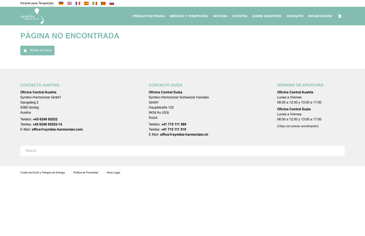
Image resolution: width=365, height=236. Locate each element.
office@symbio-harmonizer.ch (184, 134)
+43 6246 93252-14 (47, 124)
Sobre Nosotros (267, 16)
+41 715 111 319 (173, 129)
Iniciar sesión (320, 16)
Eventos (240, 16)
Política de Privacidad (85, 173)
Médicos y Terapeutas (189, 16)
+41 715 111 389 (173, 124)
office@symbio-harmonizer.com (57, 129)
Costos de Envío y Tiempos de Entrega (42, 173)
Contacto (295, 16)
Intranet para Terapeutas (36, 3)
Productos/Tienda (149, 16)
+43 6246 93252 (45, 119)
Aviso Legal (113, 173)
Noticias (220, 16)
